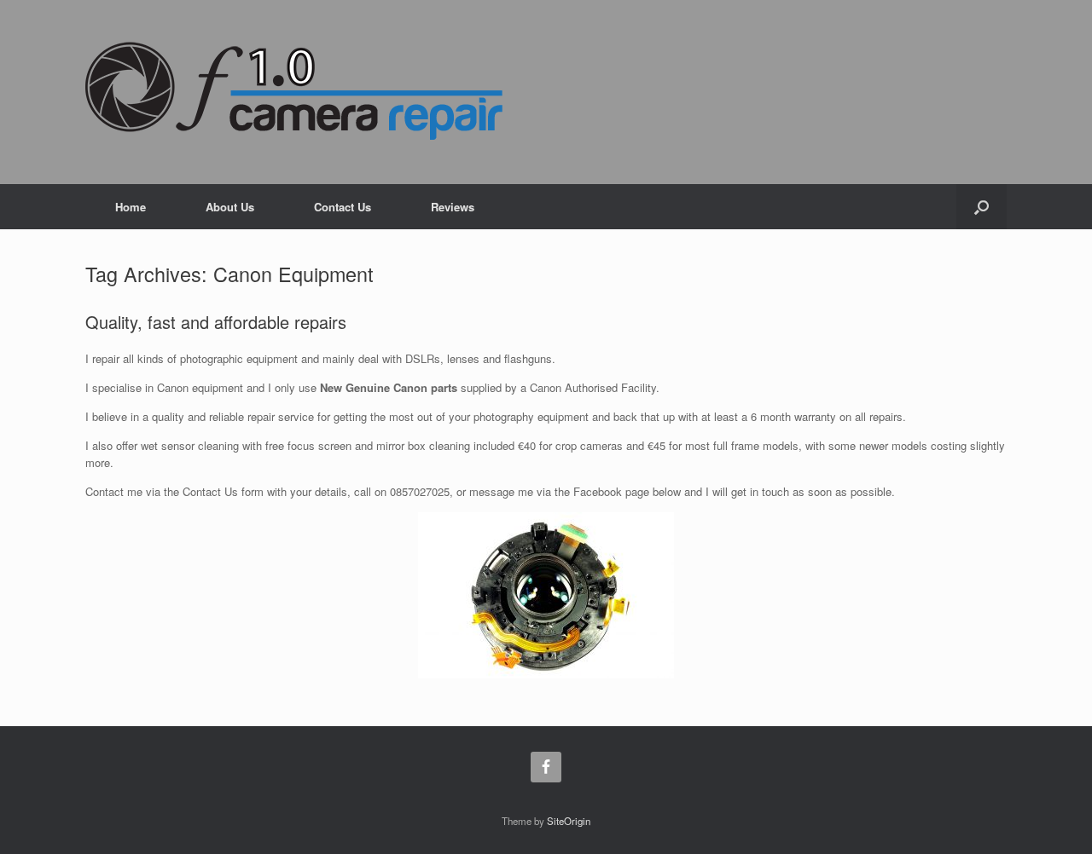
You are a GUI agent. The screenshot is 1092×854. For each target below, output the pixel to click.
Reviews (452, 207)
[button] (981, 206)
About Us (230, 207)
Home (130, 207)
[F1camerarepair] (294, 89)
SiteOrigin (568, 821)
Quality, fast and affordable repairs (215, 321)
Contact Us (342, 207)
